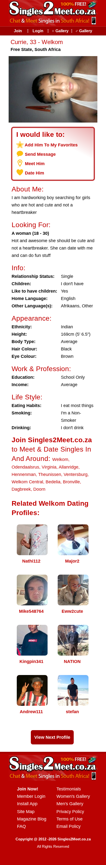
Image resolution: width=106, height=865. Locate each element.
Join (18, 31)
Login (38, 31)
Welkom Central (27, 481)
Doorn (39, 489)
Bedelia (53, 481)
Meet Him (35, 163)
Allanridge (68, 467)
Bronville (71, 481)
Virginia (49, 467)
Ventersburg (76, 474)
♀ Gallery (60, 31)
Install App (27, 803)
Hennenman (24, 474)
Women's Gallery (73, 796)
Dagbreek (21, 489)
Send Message (40, 154)
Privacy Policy (70, 811)
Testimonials (68, 788)
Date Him (34, 173)
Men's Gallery (69, 803)
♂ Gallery (83, 31)
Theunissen (49, 474)
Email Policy (68, 826)
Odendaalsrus (25, 467)
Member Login (31, 796)
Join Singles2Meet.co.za (52, 440)
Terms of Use (69, 819)
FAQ (21, 826)
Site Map (26, 811)
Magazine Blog (31, 819)
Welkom (60, 459)
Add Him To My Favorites (51, 144)
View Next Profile (52, 737)
